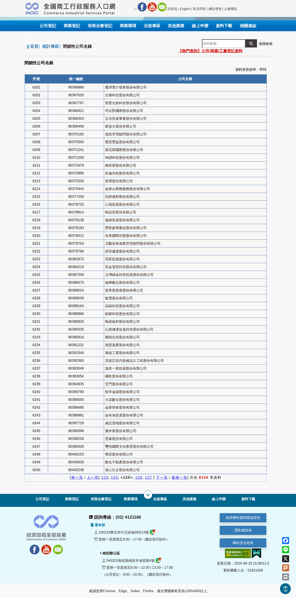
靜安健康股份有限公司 (122, 251)
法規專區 (160, 499)
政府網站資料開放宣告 (243, 517)
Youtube (152, 6)
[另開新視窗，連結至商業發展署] (32, 8)
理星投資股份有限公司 (122, 259)
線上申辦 (219, 499)
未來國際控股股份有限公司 (126, 236)
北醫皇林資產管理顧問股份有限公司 (133, 243)
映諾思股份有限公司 (120, 212)
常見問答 (199, 9)
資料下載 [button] (224, 25)
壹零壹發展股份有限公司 (124, 290)
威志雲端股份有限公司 (122, 423)
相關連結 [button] (248, 25)
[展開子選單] (148, 494)
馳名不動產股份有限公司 (124, 462)
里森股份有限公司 (119, 439)
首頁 (34, 46)
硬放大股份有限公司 (120, 126)
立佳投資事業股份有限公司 (126, 118)
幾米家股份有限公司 (120, 431)
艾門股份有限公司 (119, 384)
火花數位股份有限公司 (122, 399)
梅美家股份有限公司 (120, 165)
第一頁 (77, 477)
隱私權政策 (243, 530)
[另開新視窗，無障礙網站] (238, 553)
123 (104, 477)
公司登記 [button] (48, 25)
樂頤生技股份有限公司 (122, 337)
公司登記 (42, 499)
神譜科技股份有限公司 (122, 157)
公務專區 (230, 9)
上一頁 (93, 477)
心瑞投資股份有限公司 (122, 204)
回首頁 (172, 9)
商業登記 (72, 499)
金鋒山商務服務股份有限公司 (127, 189)
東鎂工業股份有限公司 (122, 353)
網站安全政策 (243, 543)
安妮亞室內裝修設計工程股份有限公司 (134, 360)
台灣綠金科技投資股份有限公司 (129, 275)
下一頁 (162, 477)
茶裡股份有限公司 (119, 181)
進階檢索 (266, 44)
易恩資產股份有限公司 (122, 345)
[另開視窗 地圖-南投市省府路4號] (158, 560)
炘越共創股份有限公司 (122, 173)
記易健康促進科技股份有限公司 (129, 329)
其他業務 (190, 499)
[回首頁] (79, 8)
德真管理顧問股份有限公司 (126, 134)
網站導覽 (214, 9)
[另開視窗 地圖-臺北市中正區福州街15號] (152, 532)
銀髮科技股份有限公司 (122, 314)
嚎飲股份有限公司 (119, 376)
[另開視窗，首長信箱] (58, 547)
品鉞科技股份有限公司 (122, 306)
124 (114, 477)
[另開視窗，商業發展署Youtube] (46, 547)
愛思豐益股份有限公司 (122, 142)
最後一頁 (179, 477)
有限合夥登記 (101, 499)
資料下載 (248, 499)
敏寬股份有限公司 (119, 298)
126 (138, 477)
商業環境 (131, 499)
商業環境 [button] (128, 25)
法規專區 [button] (152, 25)
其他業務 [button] (176, 25)
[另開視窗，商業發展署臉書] (32, 547)
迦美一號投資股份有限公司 (126, 368)
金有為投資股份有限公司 (124, 415)
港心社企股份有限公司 (122, 470)
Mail (162, 6)
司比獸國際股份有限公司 (124, 111)
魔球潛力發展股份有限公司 (126, 87)
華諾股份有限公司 (119, 454)
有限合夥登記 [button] (100, 25)
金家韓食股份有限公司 (122, 407)
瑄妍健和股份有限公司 (122, 196)
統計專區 (50, 46)
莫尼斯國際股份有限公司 (124, 150)
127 (148, 477)
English (185, 9)
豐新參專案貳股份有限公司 (126, 228)
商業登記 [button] (72, 25)
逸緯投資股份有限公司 (122, 220)
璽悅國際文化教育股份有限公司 (129, 446)
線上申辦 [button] (200, 25)
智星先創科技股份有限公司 (126, 103)
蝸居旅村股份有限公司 (122, 321)
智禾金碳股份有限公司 (122, 392)
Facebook (142, 6)
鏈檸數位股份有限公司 (122, 282)
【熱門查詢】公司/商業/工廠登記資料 (210, 51)
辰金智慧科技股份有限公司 (126, 267)
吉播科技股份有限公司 (122, 95)
